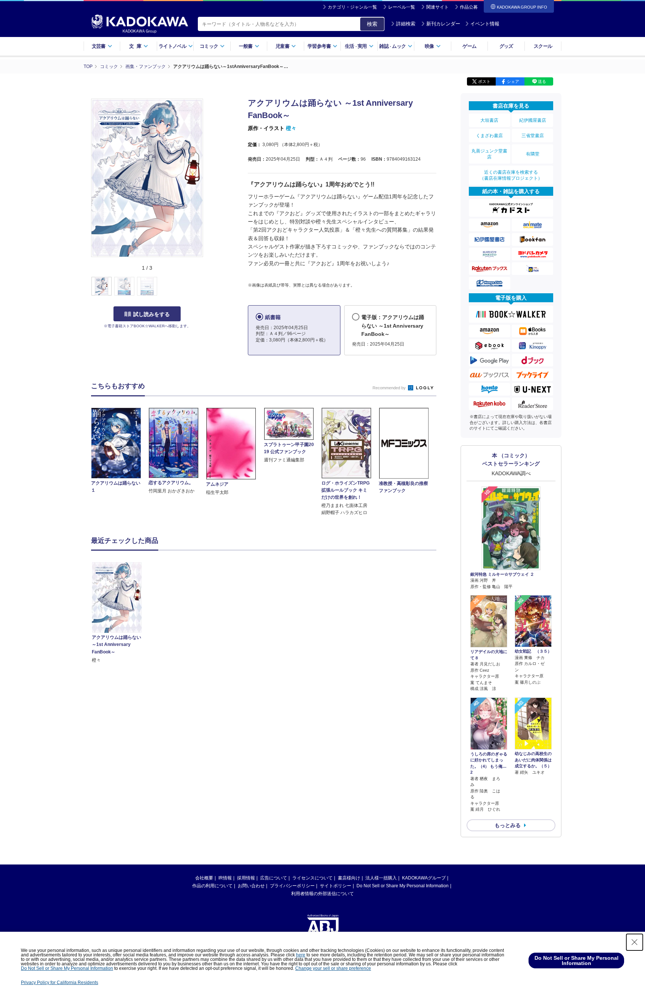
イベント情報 (484, 24)
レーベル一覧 (401, 7)
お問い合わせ (251, 885)
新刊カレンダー (443, 24)
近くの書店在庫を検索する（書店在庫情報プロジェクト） (511, 175)
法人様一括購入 (381, 878)
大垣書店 (489, 120)
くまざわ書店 (489, 135)
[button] (207, 286)
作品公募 (469, 7)
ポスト (484, 81)
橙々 (291, 128)
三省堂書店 (532, 135)
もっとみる (508, 825)
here (300, 955)
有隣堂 (532, 154)
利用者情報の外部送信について (322, 893)
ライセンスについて (312, 878)
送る (542, 81)
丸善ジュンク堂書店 (489, 154)
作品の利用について (212, 885)
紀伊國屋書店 (532, 120)
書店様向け (349, 878)
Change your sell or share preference (333, 968)
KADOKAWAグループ (424, 878)
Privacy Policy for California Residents (59, 982)
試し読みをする (151, 314)
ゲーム (469, 46)
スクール (543, 46)
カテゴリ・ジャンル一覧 (352, 7)
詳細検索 (405, 24)
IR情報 (225, 878)
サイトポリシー (335, 885)
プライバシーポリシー (292, 885)
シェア (513, 81)
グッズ (506, 46)
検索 (372, 24)
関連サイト (437, 7)
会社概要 (204, 878)
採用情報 (246, 878)
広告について (273, 878)
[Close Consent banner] (634, 942)
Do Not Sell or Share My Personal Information (402, 886)
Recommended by (390, 388)
